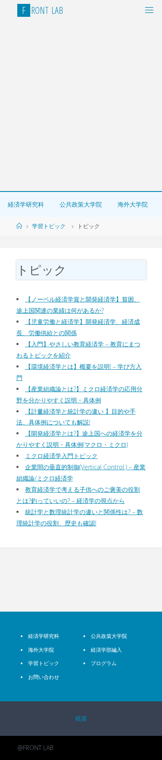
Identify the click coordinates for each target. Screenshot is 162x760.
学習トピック (49, 226)
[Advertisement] (81, 106)
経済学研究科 (26, 204)
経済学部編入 (106, 649)
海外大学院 (133, 204)
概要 (81, 718)
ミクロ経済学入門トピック (61, 456)
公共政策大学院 (81, 204)
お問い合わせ (43, 677)
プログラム (104, 663)
